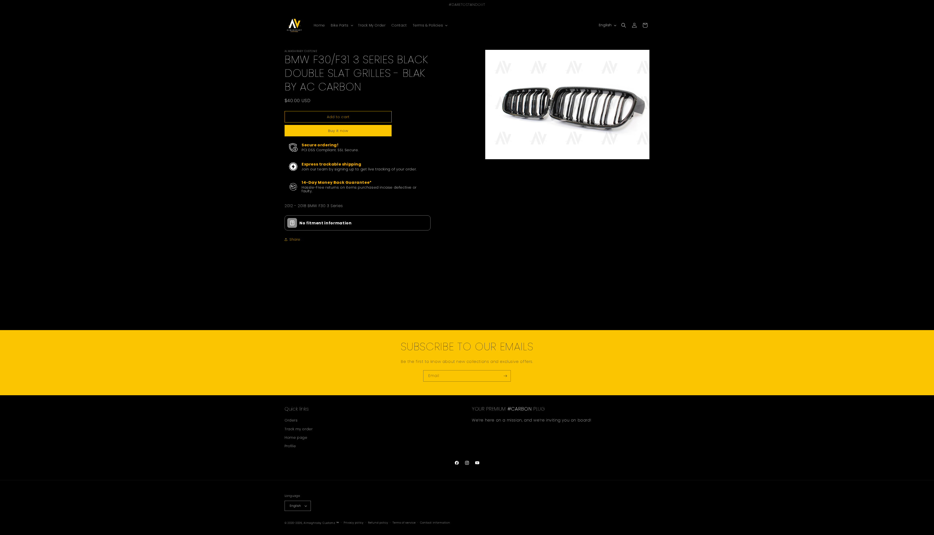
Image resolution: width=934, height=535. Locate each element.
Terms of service (404, 523)
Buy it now (338, 130)
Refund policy (378, 523)
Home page (296, 437)
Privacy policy (354, 523)
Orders (291, 420)
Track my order (299, 429)
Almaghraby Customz (319, 523)
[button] (341, 25)
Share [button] (294, 239)
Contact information (435, 523)
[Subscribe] (505, 376)
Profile (290, 446)
